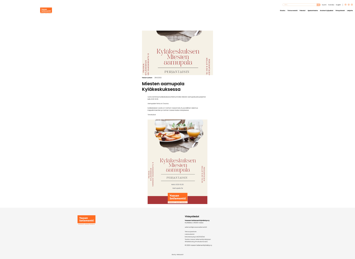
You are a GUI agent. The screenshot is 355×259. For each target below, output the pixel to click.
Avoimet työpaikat (326, 10)
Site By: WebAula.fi (177, 254)
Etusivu (282, 10)
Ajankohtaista (313, 10)
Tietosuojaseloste (190, 232)
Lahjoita (350, 10)
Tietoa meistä (292, 10)
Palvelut (302, 10)
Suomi (324, 5)
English (338, 5)
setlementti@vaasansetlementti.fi (196, 227)
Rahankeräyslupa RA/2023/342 (195, 237)
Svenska (331, 5)
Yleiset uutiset (147, 78)
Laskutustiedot (189, 234)
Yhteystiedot (340, 10)
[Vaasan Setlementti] (46, 13)
